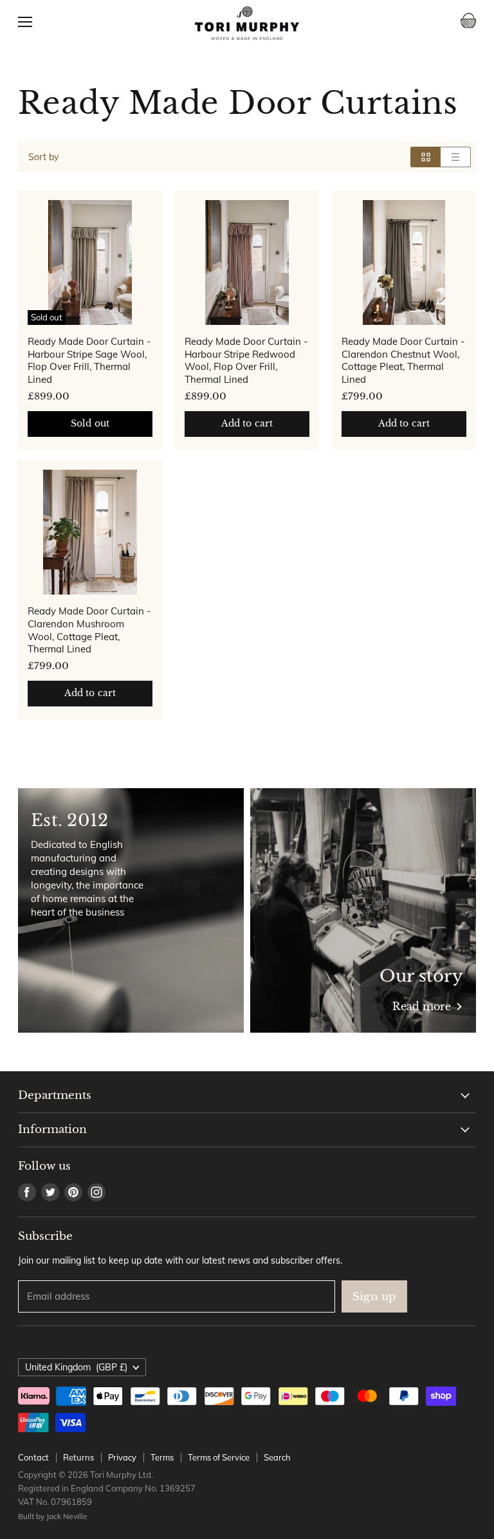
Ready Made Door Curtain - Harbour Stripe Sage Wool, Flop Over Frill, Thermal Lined (89, 360)
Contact (33, 1457)
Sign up (374, 1297)
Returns (78, 1457)
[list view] (456, 157)
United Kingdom (76, 1367)
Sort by (43, 157)
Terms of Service (219, 1457)
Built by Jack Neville (52, 1516)
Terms (162, 1457)
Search (277, 1457)
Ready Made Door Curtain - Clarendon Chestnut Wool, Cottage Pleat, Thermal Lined (403, 360)
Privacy (122, 1457)
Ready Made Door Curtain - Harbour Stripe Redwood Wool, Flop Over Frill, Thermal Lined (246, 360)
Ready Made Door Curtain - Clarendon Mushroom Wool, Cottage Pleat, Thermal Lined (89, 630)
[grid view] (425, 157)
